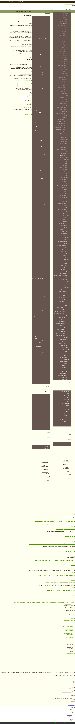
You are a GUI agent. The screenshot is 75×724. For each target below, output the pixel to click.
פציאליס (28, 602)
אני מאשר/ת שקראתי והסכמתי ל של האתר (22, 101)
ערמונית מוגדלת (41, 602)
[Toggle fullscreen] (72, 701)
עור (50, 602)
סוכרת (57, 602)
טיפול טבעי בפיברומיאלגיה (68, 638)
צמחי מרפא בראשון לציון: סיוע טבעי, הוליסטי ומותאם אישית (60, 583)
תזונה (73, 604)
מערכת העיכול (66, 602)
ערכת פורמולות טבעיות (28, 114)
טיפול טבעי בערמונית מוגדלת (68, 625)
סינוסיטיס (54, 602)
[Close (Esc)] (74, 701)
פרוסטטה (26, 602)
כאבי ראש (17, 601)
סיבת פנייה (30, 99)
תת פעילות (66, 604)
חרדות (41, 601)
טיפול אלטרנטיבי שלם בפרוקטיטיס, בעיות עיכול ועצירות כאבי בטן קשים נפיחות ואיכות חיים (52, 544)
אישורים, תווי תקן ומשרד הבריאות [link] (69, 620)
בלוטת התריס (64, 601)
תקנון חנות (44, 677)
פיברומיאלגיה (36, 602)
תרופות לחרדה (69, 604)
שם (31, 91)
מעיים (70, 602)
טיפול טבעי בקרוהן (70, 634)
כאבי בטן (23, 601)
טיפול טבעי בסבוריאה (69, 631)
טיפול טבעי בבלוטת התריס (68, 633)
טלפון (31, 93)
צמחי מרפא (23, 602)
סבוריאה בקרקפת (60, 602)
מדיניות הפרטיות (18, 101)
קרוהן (13, 602)
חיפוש (74, 514)
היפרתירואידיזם (53, 601)
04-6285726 (11, 1)
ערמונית (45, 602)
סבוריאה (63, 602)
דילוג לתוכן (73, 704)
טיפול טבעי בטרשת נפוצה (69, 629)
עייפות (49, 602)
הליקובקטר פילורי (48, 601)
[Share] (73, 701)
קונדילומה (16, 602)
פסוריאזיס (31, 602)
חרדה (44, 601)
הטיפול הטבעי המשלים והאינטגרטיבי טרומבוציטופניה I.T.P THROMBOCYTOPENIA (54, 521)
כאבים (20, 601)
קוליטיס (19, 602)
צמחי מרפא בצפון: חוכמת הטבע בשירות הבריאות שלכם (61, 590)
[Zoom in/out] (71, 701)
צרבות (21, 602)
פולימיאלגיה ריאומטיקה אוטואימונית (65, 529)
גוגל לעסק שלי (72, 618)
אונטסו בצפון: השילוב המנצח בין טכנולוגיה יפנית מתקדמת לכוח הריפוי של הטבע (55, 560)
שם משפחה (30, 92)
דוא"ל (31, 95)
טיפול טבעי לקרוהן (70, 536)
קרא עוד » (73, 526)
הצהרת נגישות (40, 677)
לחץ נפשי (12, 601)
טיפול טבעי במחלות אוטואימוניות (67, 627)
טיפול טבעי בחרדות (69, 636)
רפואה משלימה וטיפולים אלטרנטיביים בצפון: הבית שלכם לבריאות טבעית (56, 575)
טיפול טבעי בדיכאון (69, 637)
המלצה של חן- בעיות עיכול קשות (66, 551)
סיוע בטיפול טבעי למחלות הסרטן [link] (67, 626)
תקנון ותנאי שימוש (49, 677)
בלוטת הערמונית (69, 601)
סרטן (52, 602)
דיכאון (60, 601)
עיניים (47, 602)
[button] (71, 705)
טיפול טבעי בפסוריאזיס (69, 630)
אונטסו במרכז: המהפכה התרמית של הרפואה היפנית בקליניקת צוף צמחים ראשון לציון (53, 568)
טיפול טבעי (35, 601)
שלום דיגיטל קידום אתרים (9, 679)
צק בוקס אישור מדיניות (28, 100)
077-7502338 (20, 1)
